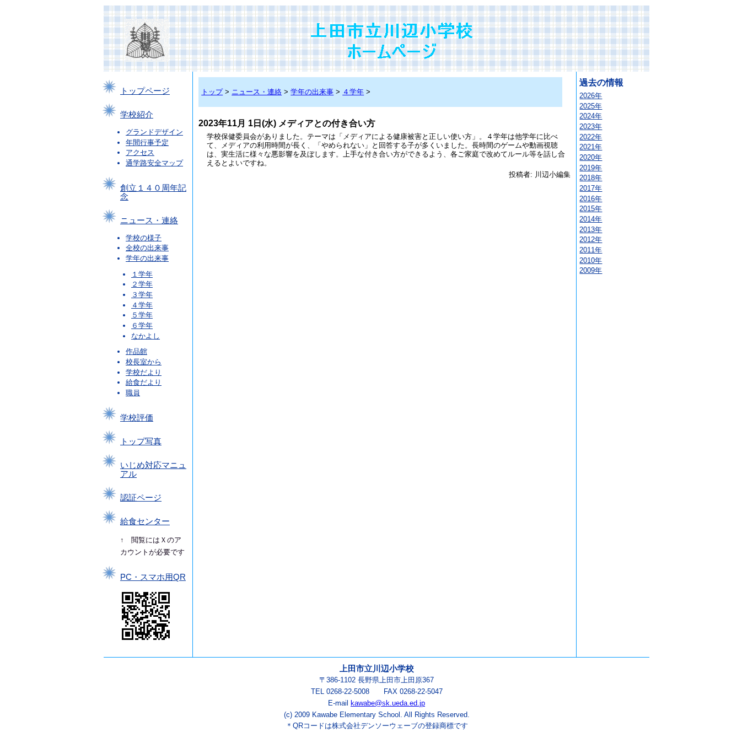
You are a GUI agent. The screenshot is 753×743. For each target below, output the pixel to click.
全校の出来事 (147, 248)
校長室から (144, 362)
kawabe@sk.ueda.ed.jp (388, 703)
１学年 (142, 274)
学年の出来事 (147, 258)
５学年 (142, 315)
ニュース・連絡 (149, 220)
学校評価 (136, 417)
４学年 (142, 305)
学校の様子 (144, 238)
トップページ (145, 91)
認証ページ (141, 497)
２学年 (142, 284)
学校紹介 (136, 114)
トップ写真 (141, 441)
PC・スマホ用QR (153, 577)
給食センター (145, 521)
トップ (212, 92)
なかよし (145, 336)
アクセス (140, 152)
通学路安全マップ (154, 163)
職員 (133, 393)
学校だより (144, 372)
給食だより (144, 382)
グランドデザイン (154, 132)
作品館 (136, 351)
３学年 (142, 294)
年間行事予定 (147, 142)
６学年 (142, 325)
